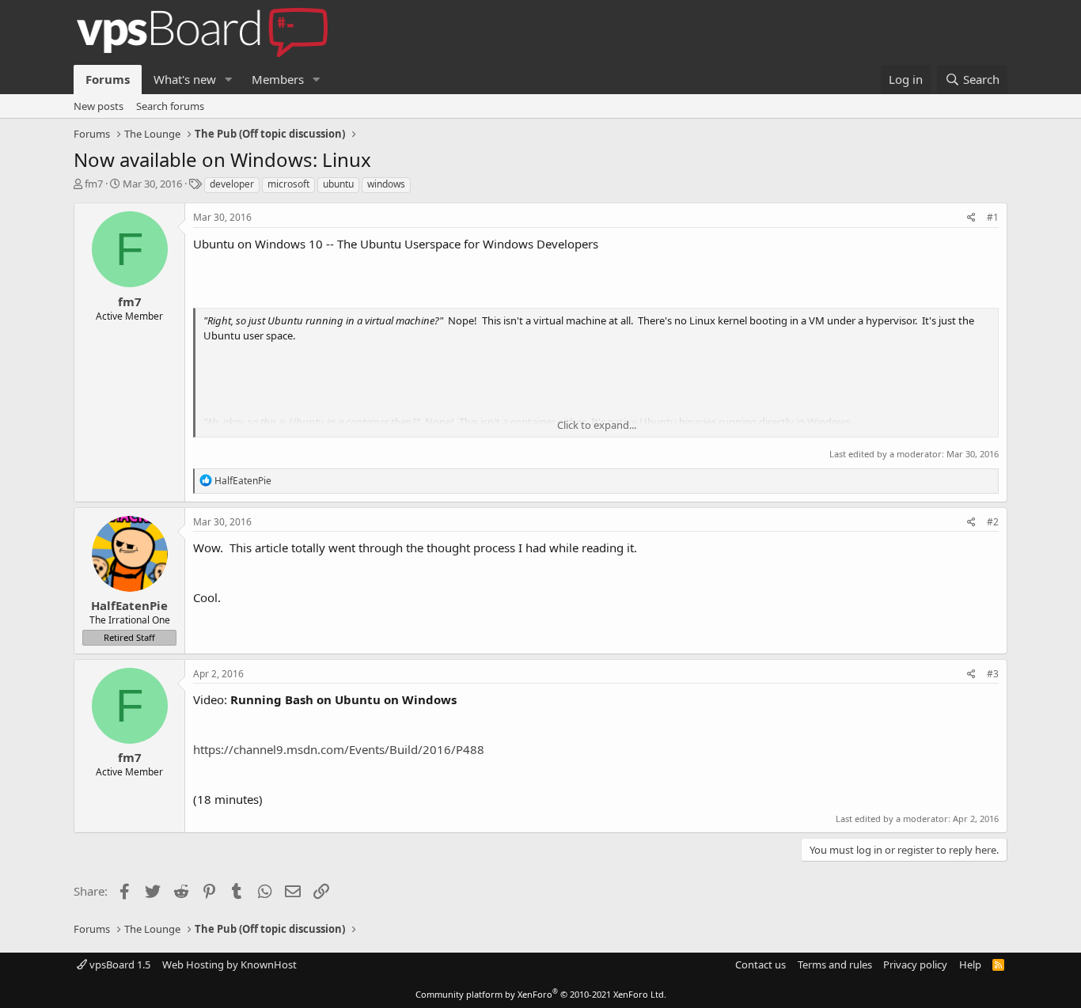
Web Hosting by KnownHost (229, 964)
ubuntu (338, 184)
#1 (993, 217)
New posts (98, 106)
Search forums (170, 106)
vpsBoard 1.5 (118, 964)
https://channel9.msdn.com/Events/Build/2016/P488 (338, 749)
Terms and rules (835, 964)
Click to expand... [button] (596, 425)
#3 (993, 673)
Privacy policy (915, 964)
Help (970, 964)
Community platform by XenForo (540, 994)
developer (232, 184)
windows (386, 184)
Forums (107, 79)
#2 (993, 522)
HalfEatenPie (129, 605)
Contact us (760, 964)
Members (278, 79)
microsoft (288, 184)
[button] (229, 79)
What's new (185, 79)
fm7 (94, 183)
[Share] (971, 218)
